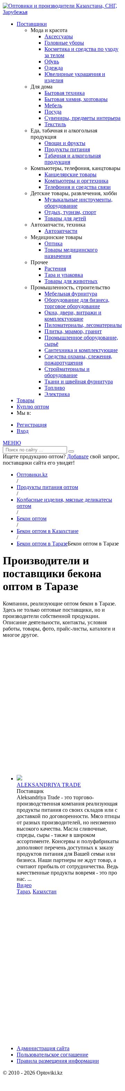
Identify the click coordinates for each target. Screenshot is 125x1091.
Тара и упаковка (63, 275)
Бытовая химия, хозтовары (76, 99)
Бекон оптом (32, 518)
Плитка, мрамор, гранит (73, 331)
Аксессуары (58, 36)
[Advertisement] (62, 706)
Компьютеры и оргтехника (76, 181)
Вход (22, 431)
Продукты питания (67, 149)
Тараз (23, 891)
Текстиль (55, 124)
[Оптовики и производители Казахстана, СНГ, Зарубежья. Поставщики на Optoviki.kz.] (62, 12)
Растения (55, 269)
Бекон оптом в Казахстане (47, 531)
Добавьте (78, 456)
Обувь (51, 61)
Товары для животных (71, 281)
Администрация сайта (43, 1048)
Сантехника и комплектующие (81, 350)
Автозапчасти (60, 231)
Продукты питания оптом (47, 487)
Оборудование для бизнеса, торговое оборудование (76, 303)
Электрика (57, 394)
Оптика (53, 243)
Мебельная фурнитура (70, 294)
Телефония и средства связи (77, 187)
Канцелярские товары (70, 174)
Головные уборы (64, 43)
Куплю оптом (33, 407)
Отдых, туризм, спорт (70, 212)
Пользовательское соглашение (52, 1055)
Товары (25, 400)
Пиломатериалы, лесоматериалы (83, 325)
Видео (24, 885)
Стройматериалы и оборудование (67, 372)
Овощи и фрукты (64, 143)
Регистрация (32, 425)
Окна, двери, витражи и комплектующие (72, 316)
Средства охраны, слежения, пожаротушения (78, 359)
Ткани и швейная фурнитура (78, 381)
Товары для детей (65, 218)
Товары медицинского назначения (71, 253)
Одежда (53, 68)
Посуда (52, 112)
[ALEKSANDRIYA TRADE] (19, 778)
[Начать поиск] (71, 451)
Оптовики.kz (32, 475)
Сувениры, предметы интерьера (82, 118)
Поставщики (32, 24)
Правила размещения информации (58, 1061)
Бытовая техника (64, 93)
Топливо (54, 388)
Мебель (53, 105)
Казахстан (45, 891)
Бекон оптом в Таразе (42, 544)
